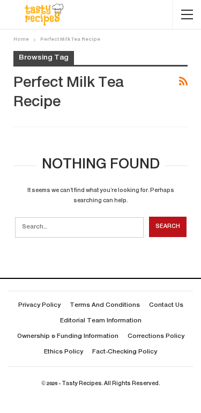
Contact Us (166, 305)
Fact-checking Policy (124, 352)
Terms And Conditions (105, 305)
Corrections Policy (156, 336)
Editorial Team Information (101, 321)
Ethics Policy (63, 352)
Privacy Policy (39, 305)
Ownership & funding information (67, 336)
